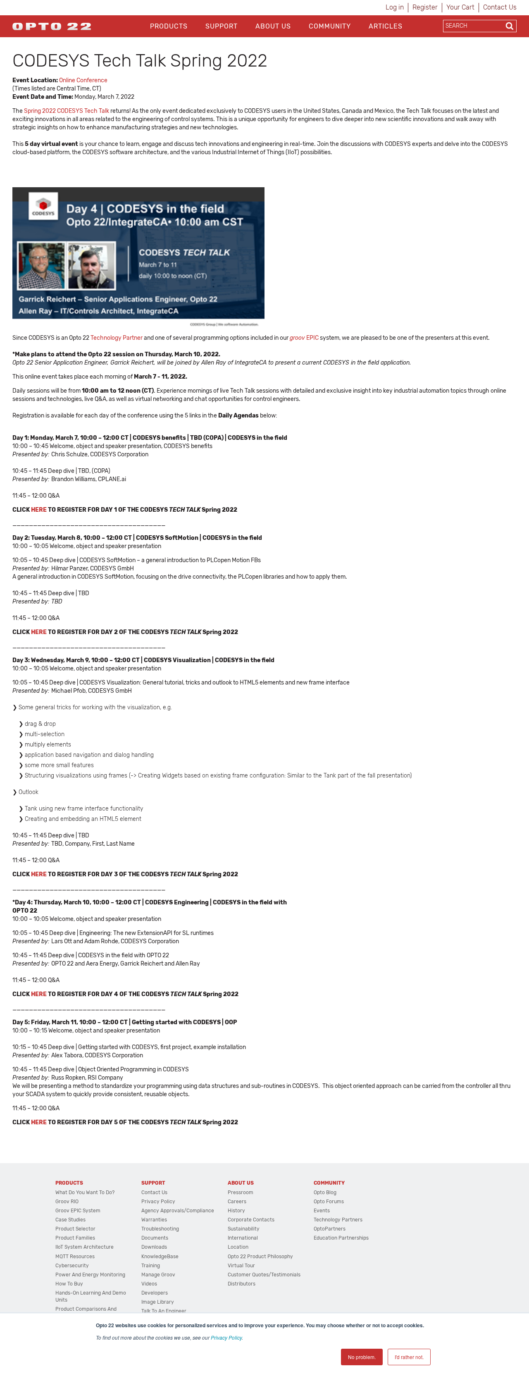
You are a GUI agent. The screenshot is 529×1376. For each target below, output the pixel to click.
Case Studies (70, 1220)
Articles (386, 26)
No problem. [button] (362, 1356)
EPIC (304, 337)
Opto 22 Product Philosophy (260, 1256)
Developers (154, 1293)
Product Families (75, 1238)
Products (169, 26)
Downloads (154, 1247)
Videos (149, 1284)
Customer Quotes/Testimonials (264, 1275)
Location (238, 1247)
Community (330, 26)
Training (150, 1266)
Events (322, 1211)
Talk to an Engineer (163, 1311)
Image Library (157, 1302)
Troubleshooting (160, 1229)
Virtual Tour (241, 1266)
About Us (273, 26)
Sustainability (244, 1229)
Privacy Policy (226, 1337)
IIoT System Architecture (84, 1247)
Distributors (241, 1284)
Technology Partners (338, 1220)
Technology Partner (117, 337)
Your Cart (460, 7)
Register (425, 7)
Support (221, 26)
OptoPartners (330, 1229)
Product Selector (75, 1229)
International (243, 1238)
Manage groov (158, 1275)
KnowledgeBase (160, 1256)
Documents (154, 1238)
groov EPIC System (77, 1211)
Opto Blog (325, 1192)
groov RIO (67, 1201)
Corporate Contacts (251, 1220)
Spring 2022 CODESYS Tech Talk (66, 110)
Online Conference (83, 80)
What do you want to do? (84, 1192)
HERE (39, 509)
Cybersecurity (72, 1266)
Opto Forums (329, 1201)
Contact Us (500, 7)
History (236, 1211)
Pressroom (240, 1192)
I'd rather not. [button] (409, 1356)
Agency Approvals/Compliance (177, 1211)
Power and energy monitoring (90, 1275)
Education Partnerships (341, 1238)
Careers (237, 1201)
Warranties (154, 1220)
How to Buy (69, 1284)
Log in (395, 7)
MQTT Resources (75, 1256)
